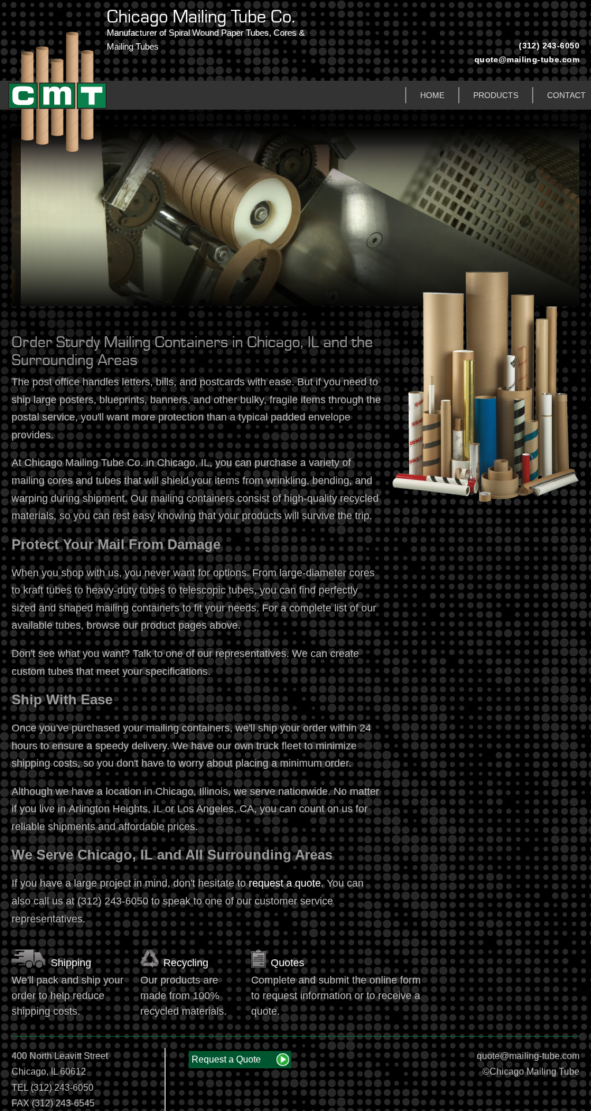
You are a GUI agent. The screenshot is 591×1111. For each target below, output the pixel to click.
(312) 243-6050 (549, 45)
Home (432, 95)
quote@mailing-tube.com (526, 59)
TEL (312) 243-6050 (52, 1088)
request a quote (285, 883)
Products (495, 95)
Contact (566, 95)
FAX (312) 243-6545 (53, 1103)
